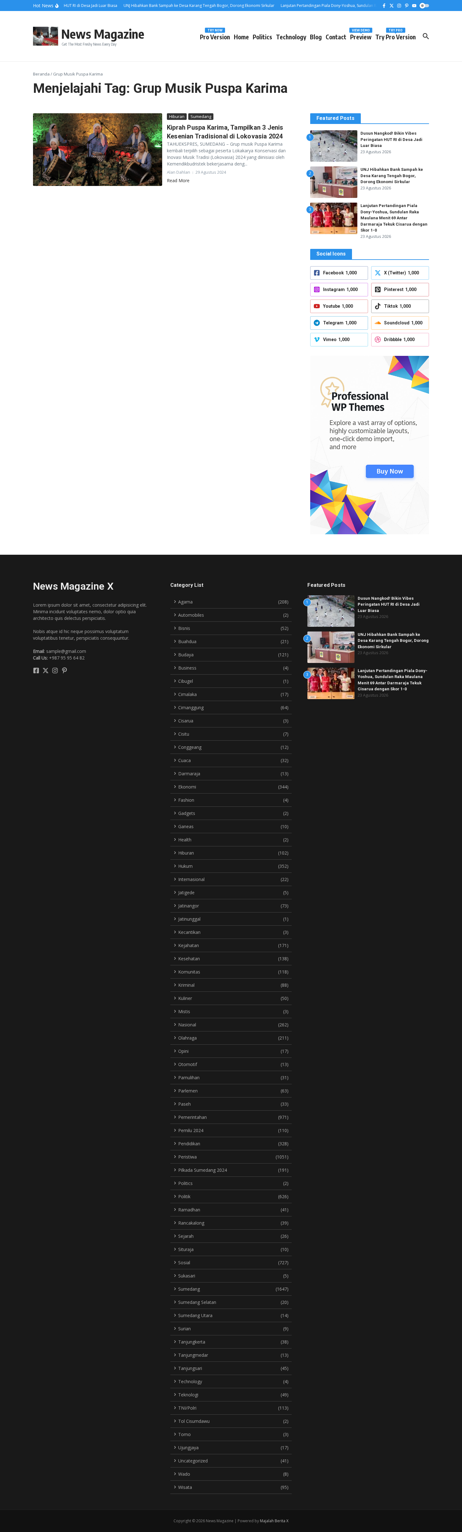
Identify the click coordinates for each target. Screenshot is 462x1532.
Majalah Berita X (274, 1521)
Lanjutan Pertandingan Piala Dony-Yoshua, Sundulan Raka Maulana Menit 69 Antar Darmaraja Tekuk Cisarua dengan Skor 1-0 (393, 218)
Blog (316, 37)
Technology (291, 37)
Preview (360, 36)
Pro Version (215, 36)
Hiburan (176, 116)
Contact (336, 37)
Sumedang (200, 116)
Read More (178, 180)
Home (241, 37)
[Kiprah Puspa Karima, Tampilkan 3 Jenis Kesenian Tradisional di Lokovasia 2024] (97, 149)
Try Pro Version (395, 36)
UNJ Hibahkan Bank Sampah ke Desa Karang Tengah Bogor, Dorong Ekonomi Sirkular (391, 175)
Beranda (41, 74)
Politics (262, 37)
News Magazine (102, 34)
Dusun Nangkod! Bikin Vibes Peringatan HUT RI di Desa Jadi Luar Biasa (391, 139)
